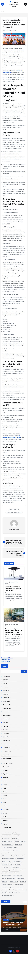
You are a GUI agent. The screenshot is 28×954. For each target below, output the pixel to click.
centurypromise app (7, 841)
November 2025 (7, 708)
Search (4, 666)
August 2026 (6, 676)
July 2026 (5, 679)
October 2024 (6, 754)
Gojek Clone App (5, 659)
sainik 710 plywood (7, 884)
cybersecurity (6, 850)
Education (5, 777)
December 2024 (7, 747)
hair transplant (15, 867)
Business (5, 770)
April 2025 (6, 733)
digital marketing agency (8, 858)
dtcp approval (21, 858)
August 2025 (6, 719)
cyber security (16, 850)
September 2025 (7, 715)
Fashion (5, 781)
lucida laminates (7, 875)
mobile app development (9, 878)
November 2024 (7, 751)
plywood (5, 881)
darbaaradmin (14, 530)
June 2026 (5, 683)
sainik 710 (23, 881)
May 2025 (5, 729)
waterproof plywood (7, 895)
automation (17, 835)
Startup (5, 816)
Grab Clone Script (5, 661)
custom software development (10, 847)
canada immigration (14, 509)
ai (3, 833)
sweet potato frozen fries (9, 890)
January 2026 (6, 701)
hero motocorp (6, 870)
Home (2, 11)
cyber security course (8, 853)
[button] (24, 902)
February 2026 (6, 697)
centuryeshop (6, 838)
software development (8, 887)
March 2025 (6, 737)
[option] (14, 918)
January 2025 (6, 744)
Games (5, 791)
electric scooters (17, 861)
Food (4, 788)
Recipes (5, 813)
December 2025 (7, 705)
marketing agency (18, 875)
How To (4, 30)
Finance (5, 784)
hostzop (15, 870)
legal (4, 802)
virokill (4, 892)
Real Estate (6, 809)
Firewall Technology (7, 864)
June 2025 (5, 726)
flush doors (18, 864)
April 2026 (6, 690)
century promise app (20, 841)
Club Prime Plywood (7, 844)
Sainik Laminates (19, 884)
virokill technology (14, 892)
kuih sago (23, 870)
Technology (6, 820)
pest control (21, 878)
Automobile (6, 767)
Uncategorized (7, 827)
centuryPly (15, 838)
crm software (19, 844)
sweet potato (20, 887)
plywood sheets (14, 881)
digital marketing (7, 774)
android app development (13, 833)
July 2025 (5, 722)
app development (7, 835)
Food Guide (5, 867)
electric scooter (6, 861)
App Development (8, 763)
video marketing (22, 890)
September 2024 (7, 758)
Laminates (5, 872)
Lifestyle (5, 806)
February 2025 (6, 740)
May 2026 (5, 687)
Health (5, 795)
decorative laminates (8, 855)
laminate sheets (15, 872)
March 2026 (6, 694)
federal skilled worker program (14, 512)
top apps (5, 824)
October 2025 (6, 712)
